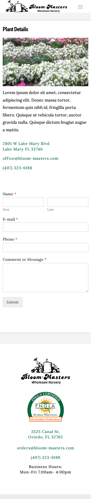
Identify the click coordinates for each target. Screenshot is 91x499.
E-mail (10, 219)
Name (9, 193)
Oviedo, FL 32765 (45, 436)
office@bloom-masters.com (30, 158)
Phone (10, 239)
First (6, 210)
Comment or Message (24, 259)
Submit (13, 302)
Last (50, 210)
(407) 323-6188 (17, 167)
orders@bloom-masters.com (45, 447)
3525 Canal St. (45, 431)
